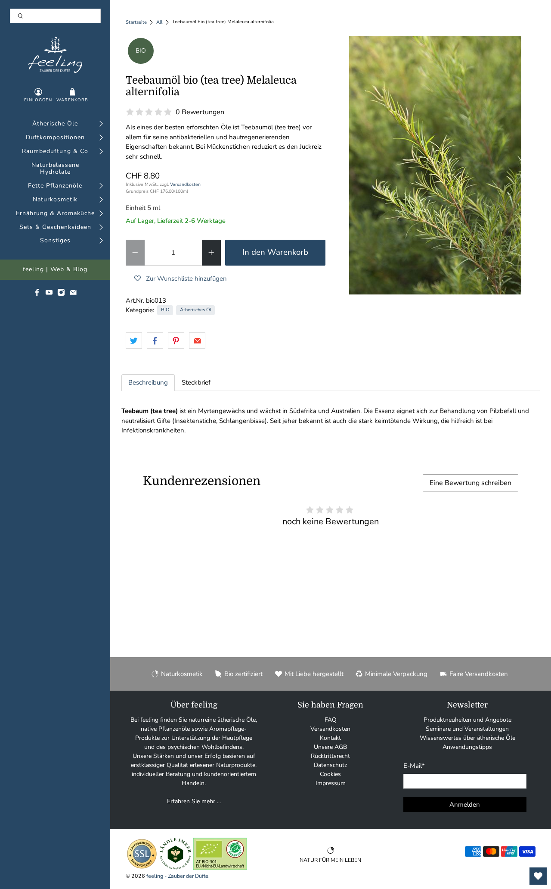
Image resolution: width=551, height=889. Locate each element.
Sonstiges (55, 240)
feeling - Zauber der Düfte (177, 876)
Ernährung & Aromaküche (55, 213)
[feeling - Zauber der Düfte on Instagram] (61, 294)
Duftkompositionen (55, 137)
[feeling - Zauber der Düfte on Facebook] (37, 294)
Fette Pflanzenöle (55, 186)
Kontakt (330, 738)
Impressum (331, 783)
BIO (165, 310)
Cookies (330, 774)
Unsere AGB (330, 747)
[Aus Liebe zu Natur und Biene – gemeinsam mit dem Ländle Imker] (175, 868)
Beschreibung (148, 382)
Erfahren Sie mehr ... (194, 801)
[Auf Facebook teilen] (155, 340)
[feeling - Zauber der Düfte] (55, 55)
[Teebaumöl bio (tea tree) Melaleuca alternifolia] (435, 165)
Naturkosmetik (55, 199)
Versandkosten (185, 184)
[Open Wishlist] (538, 876)
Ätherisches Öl (195, 310)
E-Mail (414, 765)
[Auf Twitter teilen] (134, 340)
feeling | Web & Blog (55, 269)
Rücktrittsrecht (330, 756)
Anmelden (464, 804)
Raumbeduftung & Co (55, 151)
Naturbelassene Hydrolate (55, 169)
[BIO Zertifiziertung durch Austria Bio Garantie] (220, 868)
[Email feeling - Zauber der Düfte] (73, 294)
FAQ (331, 720)
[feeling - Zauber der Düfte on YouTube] (49, 294)
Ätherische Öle (55, 124)
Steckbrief (196, 382)
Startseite (136, 22)
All (159, 22)
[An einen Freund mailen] (197, 340)
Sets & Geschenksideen (55, 227)
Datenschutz (330, 765)
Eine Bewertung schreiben (470, 483)
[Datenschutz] (142, 868)
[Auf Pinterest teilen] (176, 340)
